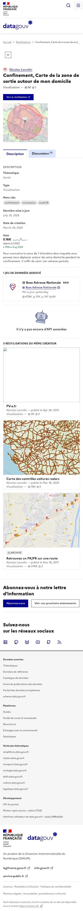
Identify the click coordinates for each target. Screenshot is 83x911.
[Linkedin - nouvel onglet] (5, 642)
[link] (18, 97)
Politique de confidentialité (56, 886)
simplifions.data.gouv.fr (16, 752)
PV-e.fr (11, 406)
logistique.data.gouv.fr (15, 789)
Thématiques (10, 665)
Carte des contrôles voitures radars (32, 478)
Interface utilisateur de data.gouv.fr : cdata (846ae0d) (33, 816)
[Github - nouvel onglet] (49, 642)
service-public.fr (13, 876)
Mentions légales (12, 893)
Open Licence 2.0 (29, 906)
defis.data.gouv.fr (13, 776)
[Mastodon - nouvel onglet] (16, 642)
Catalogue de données (15, 678)
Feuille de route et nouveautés (19, 718)
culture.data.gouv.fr (14, 783)
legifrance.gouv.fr (14, 868)
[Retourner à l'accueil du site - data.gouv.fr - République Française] (42, 838)
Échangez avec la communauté (20, 730)
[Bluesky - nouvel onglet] (27, 642)
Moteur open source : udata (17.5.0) (22, 810)
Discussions (42, 153)
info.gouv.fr (42, 868)
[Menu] (78, 5)
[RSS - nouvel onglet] (59, 642)
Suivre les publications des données (22, 684)
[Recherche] (68, 5)
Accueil (7, 42)
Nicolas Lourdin (20, 69)
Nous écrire (9, 724)
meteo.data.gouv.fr (14, 758)
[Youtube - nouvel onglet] (38, 642)
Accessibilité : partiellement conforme (44, 893)
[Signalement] (8, 55)
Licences (8, 886)
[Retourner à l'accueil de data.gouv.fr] (17, 25)
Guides (7, 712)
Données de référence (15, 672)
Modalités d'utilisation (26, 886)
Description (15, 153)
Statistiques (9, 736)
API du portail (11, 804)
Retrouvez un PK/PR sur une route (32, 558)
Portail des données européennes (21, 690)
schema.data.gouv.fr (14, 696)
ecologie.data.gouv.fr (15, 770)
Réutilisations (23, 42)
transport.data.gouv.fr (15, 764)
